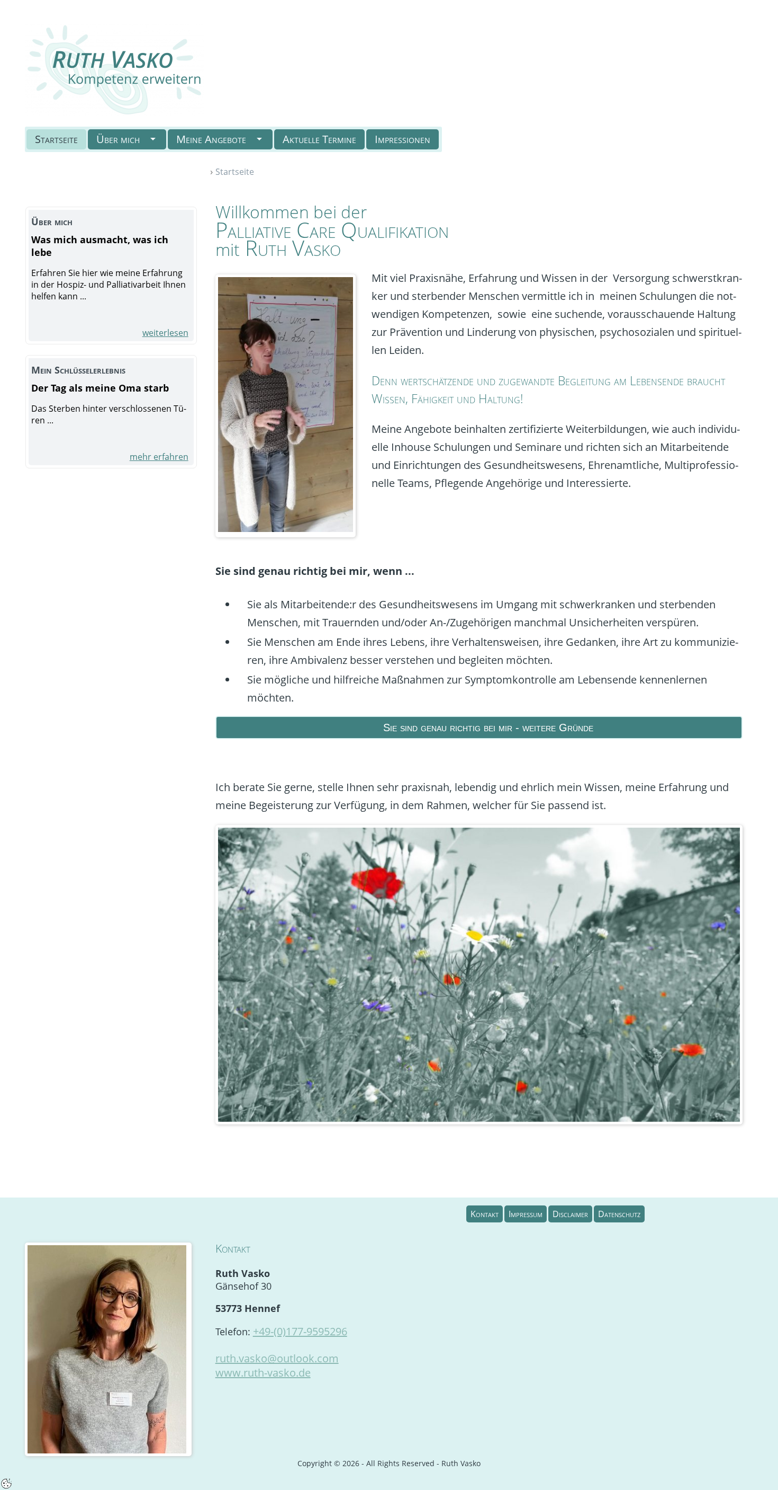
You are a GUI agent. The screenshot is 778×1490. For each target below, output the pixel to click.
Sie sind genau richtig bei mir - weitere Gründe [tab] (488, 727)
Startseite (234, 172)
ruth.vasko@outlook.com (277, 1358)
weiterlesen (165, 333)
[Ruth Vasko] (114, 68)
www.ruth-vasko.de (263, 1372)
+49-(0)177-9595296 (300, 1331)
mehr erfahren (159, 457)
